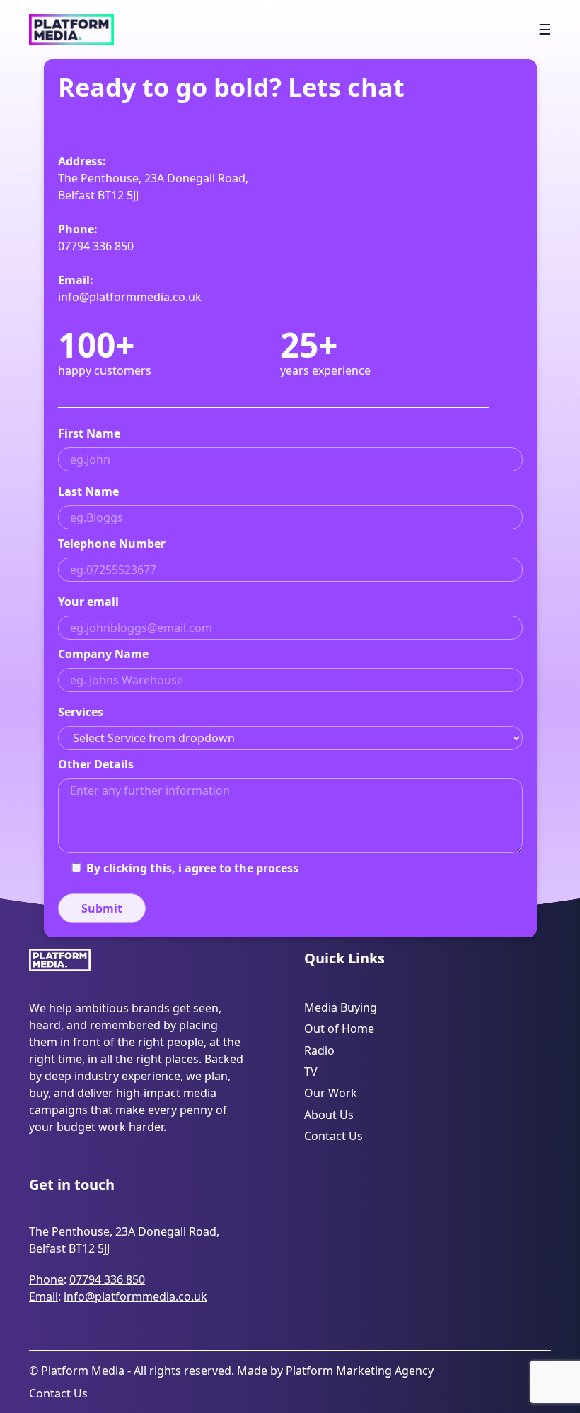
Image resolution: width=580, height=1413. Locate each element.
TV (311, 1071)
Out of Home (339, 1028)
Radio (319, 1050)
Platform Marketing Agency (360, 1370)
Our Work (330, 1093)
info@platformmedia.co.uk (130, 297)
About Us (329, 1114)
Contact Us (333, 1136)
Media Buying (340, 1007)
